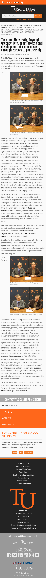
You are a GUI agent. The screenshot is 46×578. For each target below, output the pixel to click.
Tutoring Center (23, 522)
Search (37, 15)
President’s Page (23, 463)
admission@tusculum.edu (23, 536)
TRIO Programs (23, 519)
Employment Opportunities (23, 475)
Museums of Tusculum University (23, 528)
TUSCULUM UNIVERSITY (10, 25)
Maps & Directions (23, 466)
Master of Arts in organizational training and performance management (18, 233)
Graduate (8, 424)
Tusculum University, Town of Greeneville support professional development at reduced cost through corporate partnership (22, 45)
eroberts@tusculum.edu (11, 356)
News (3, 27)
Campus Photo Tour (23, 469)
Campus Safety (23, 478)
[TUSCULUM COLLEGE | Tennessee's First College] (23, 9)
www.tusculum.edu (9, 385)
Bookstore (23, 510)
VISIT (24, 20)
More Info (28, 452)
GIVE (29, 20)
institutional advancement (26, 353)
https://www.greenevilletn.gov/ (14, 390)
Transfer (7, 411)
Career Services (23, 481)
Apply (15, 452)
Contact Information (23, 484)
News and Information (31, 25)
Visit (20, 452)
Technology (23, 472)
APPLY (18, 20)
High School (9, 405)
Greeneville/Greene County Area (23, 525)
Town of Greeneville (26, 58)
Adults (6, 418)
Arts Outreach (23, 516)
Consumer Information (23, 513)
